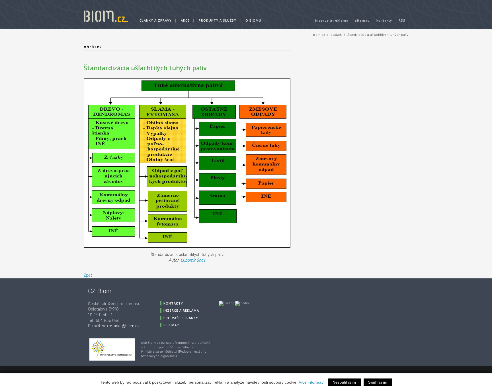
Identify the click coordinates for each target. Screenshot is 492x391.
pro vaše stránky (180, 318)
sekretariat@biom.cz (121, 326)
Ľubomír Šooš (193, 260)
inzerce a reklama (331, 20)
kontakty (384, 20)
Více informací (312, 382)
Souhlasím (378, 382)
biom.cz (319, 35)
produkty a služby (217, 20)
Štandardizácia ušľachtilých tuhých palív (377, 35)
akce (185, 20)
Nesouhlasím (344, 382)
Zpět (88, 275)
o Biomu (253, 20)
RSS (402, 20)
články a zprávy (156, 20)
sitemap (362, 20)
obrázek (336, 35)
